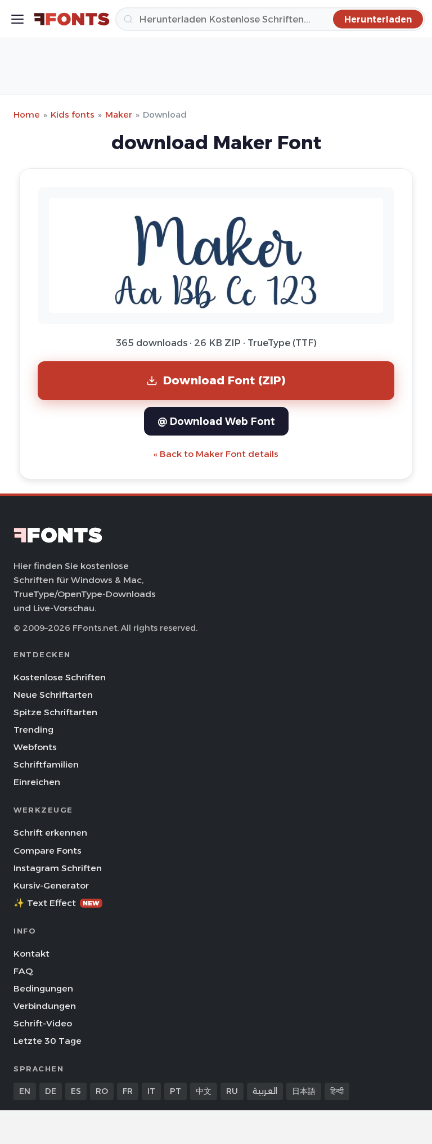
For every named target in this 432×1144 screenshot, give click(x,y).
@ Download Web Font (216, 421)
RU (232, 1091)
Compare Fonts (48, 850)
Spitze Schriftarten (55, 712)
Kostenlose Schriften (60, 677)
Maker (118, 114)
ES (76, 1091)
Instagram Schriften (58, 868)
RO (102, 1091)
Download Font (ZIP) (224, 380)
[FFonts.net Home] (72, 19)
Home (27, 114)
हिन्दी (337, 1091)
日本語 (304, 1091)
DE (50, 1091)
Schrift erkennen (50, 832)
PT (175, 1091)
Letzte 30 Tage (48, 1040)
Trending (33, 729)
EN (24, 1091)
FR (128, 1091)
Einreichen (37, 782)
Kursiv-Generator (51, 885)
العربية (265, 1091)
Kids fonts (72, 114)
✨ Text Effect (57, 903)
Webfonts (35, 747)
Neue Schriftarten (53, 694)
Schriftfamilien (46, 764)
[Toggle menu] (17, 19)
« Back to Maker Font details (216, 453)
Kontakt (32, 953)
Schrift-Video (43, 1023)
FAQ (23, 971)
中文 (204, 1091)
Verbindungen (45, 1006)
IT (151, 1091)
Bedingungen (43, 988)
